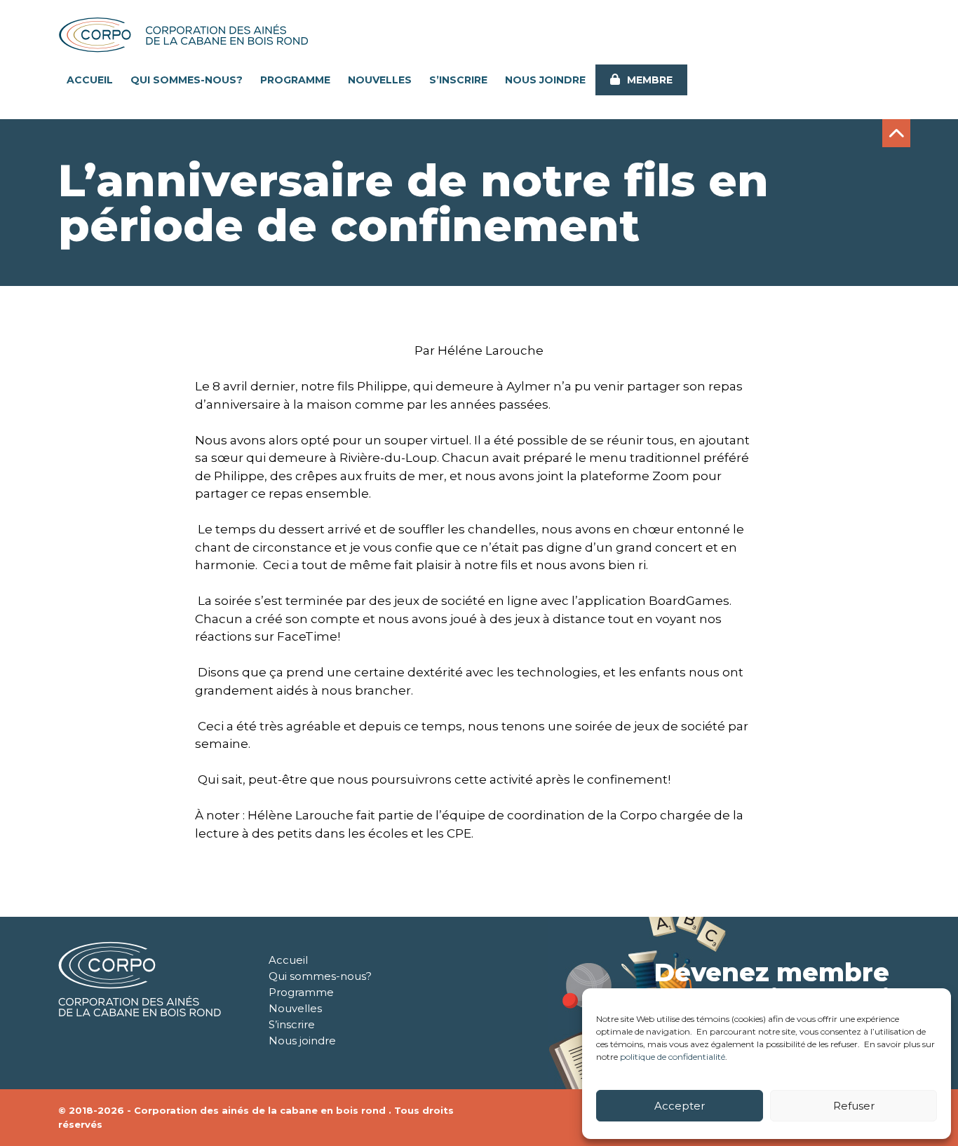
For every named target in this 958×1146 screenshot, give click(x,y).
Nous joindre (545, 80)
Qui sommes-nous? (186, 80)
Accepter (679, 1105)
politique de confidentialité (672, 1056)
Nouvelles (380, 80)
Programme (295, 80)
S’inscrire (458, 80)
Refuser (854, 1105)
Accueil (90, 80)
